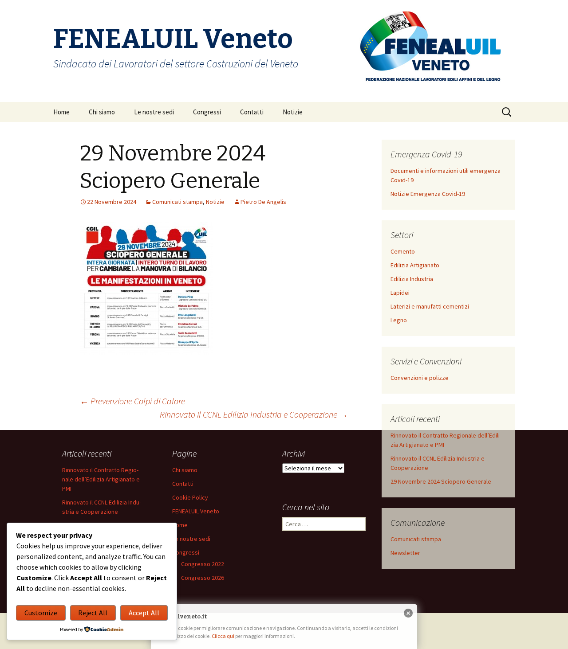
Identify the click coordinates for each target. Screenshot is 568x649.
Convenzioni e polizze (419, 378)
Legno (398, 320)
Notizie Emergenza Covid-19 (427, 194)
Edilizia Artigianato (414, 265)
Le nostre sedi (154, 112)
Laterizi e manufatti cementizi (429, 306)
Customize (40, 612)
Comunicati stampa (177, 202)
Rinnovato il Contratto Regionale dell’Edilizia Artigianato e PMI (101, 479)
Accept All (144, 612)
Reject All (92, 612)
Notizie (293, 112)
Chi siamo (102, 112)
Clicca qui (223, 636)
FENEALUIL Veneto (195, 511)
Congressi (207, 112)
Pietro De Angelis (263, 202)
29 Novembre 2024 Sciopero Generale (440, 481)
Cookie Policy (190, 497)
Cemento (402, 251)
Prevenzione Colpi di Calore (132, 401)
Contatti (252, 112)
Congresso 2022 (202, 564)
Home (61, 112)
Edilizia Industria (411, 279)
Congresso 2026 (202, 578)
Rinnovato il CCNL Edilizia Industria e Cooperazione (254, 414)
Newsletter (405, 553)
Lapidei (400, 293)
